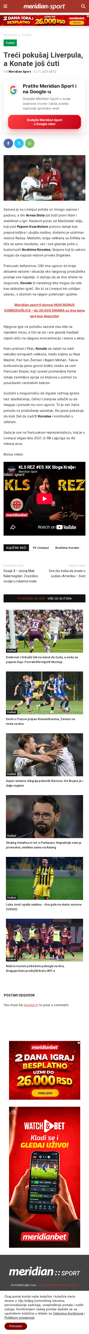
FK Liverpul (41, 548)
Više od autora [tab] (59, 598)
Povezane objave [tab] (31, 598)
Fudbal (10, 42)
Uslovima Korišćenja (68, 1313)
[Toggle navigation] (5, 6)
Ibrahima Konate (67, 548)
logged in (31, 1005)
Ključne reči (16, 548)
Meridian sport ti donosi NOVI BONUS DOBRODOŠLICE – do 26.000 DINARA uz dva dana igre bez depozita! (44, 310)
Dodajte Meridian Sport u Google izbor (44, 122)
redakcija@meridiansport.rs (57, 1285)
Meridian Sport (20, 71)
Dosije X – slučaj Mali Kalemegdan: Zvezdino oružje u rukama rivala (21, 576)
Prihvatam (15, 1326)
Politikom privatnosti (19, 1317)
